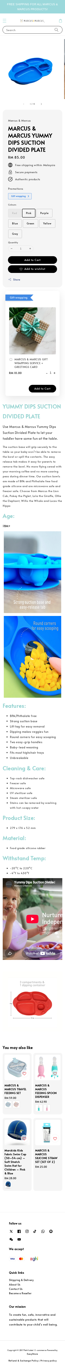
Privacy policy (48, 1360)
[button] (4, 21)
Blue (15, 223)
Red (14, 213)
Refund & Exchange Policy (23, 1360)
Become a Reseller (20, 1293)
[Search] (56, 29)
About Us (14, 1284)
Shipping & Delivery (21, 1280)
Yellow (47, 223)
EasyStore (32, 1353)
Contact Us (16, 1289)
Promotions (15, 188)
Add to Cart (32, 260)
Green (30, 223)
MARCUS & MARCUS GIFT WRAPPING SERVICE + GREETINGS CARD (31, 363)
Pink (28, 213)
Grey (15, 233)
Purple (44, 213)
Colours (12, 204)
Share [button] (16, 279)
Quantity (13, 242)
